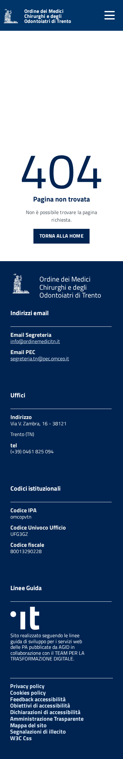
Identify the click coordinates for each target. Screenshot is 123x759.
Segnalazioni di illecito (38, 731)
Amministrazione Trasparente (47, 718)
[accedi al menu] (109, 15)
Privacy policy (27, 686)
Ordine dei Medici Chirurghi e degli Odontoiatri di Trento (47, 16)
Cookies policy (28, 692)
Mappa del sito (28, 725)
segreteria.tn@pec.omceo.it (39, 358)
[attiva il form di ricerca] (91, 16)
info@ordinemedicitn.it (35, 341)
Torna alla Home (61, 236)
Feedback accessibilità (38, 699)
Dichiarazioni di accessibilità (45, 712)
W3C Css (21, 738)
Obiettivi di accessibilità (40, 705)
